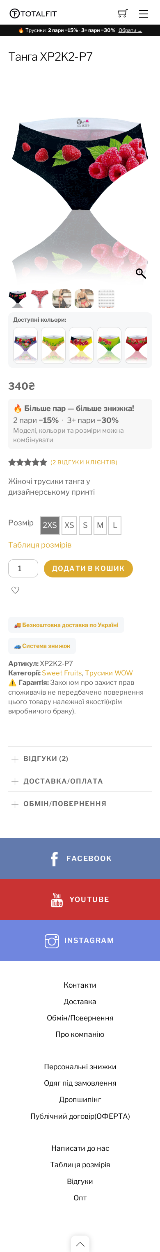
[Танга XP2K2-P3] (25, 345)
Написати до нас (80, 1148)
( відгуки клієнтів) (84, 462)
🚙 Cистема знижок (42, 645)
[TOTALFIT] (33, 12)
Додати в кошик (88, 568)
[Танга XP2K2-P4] (137, 345)
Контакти (80, 985)
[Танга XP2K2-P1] (53, 345)
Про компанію (80, 1034)
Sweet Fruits (62, 673)
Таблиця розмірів (39, 545)
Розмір (21, 522)
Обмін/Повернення (80, 1017)
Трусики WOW (109, 673)
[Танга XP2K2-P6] (81, 345)
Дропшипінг (80, 1099)
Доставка (80, 1001)
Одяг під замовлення (80, 1083)
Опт (80, 1197)
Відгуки (80, 1181)
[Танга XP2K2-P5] (109, 345)
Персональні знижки (80, 1066)
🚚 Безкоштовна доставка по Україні (66, 624)
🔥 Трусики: (80, 30)
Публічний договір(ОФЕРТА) (80, 1116)
